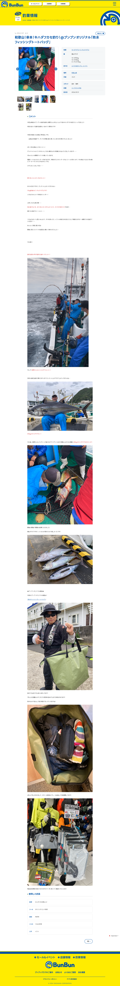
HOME (24, 20)
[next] (55, 69)
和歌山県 (74, 73)
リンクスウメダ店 (76, 88)
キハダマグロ (75, 50)
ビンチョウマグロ (84, 50)
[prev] (17, 69)
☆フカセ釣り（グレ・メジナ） (80, 66)
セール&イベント (35, 4)
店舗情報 (49, 4)
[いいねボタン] (88, 941)
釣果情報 (63, 4)
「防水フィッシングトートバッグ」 (36, 600)
